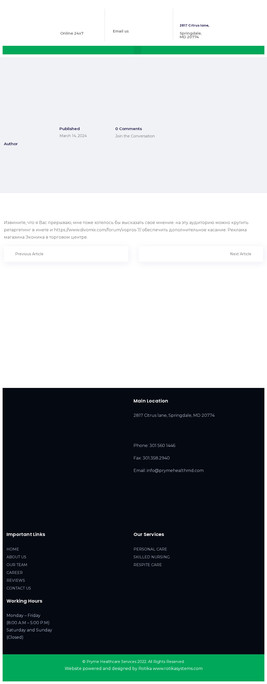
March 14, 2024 (73, 135)
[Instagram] (20, 520)
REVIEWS (16, 580)
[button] (137, 50)
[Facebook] (9, 520)
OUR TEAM (17, 564)
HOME (13, 549)
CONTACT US (19, 588)
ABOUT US (16, 557)
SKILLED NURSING (152, 557)
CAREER (15, 572)
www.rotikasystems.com (178, 668)
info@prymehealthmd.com (138, 23)
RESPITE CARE (148, 564)
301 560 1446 (71, 25)
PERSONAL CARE (150, 549)
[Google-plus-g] (31, 520)
